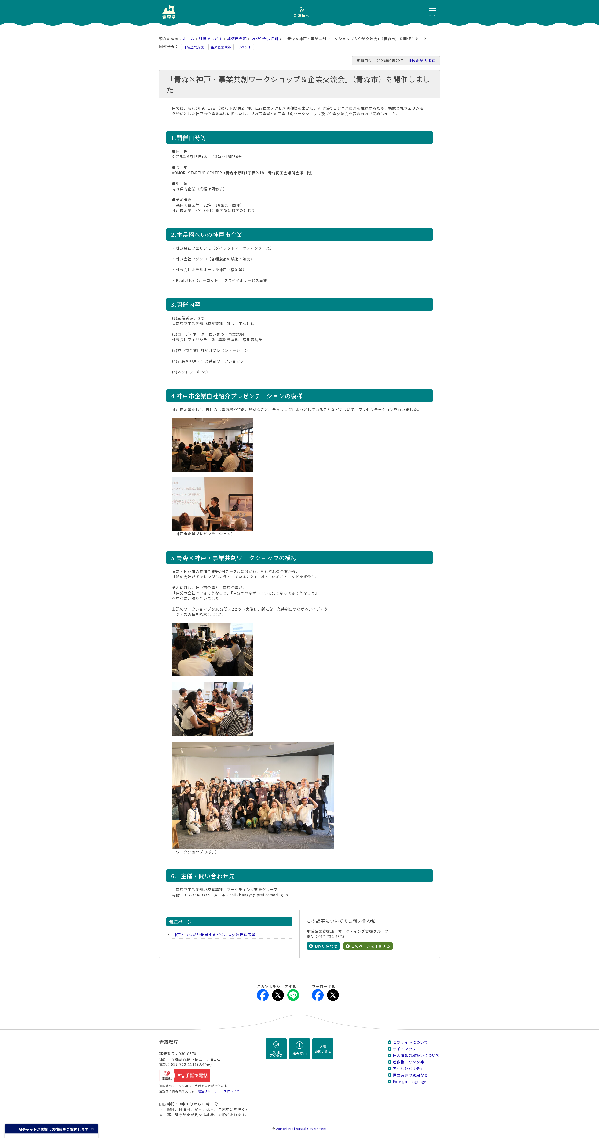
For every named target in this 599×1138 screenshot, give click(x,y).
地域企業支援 (193, 47)
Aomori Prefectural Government (301, 1128)
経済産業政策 (221, 47)
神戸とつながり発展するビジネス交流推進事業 (214, 934)
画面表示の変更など (410, 1075)
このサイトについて (410, 1042)
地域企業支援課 (265, 38)
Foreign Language (410, 1081)
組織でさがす (211, 38)
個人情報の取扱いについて (416, 1055)
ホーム (188, 38)
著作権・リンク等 (408, 1062)
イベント (245, 47)
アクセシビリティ (408, 1068)
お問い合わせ (326, 946)
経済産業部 (237, 38)
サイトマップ (404, 1048)
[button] (51, 1129)
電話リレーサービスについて (219, 1091)
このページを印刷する (370, 946)
